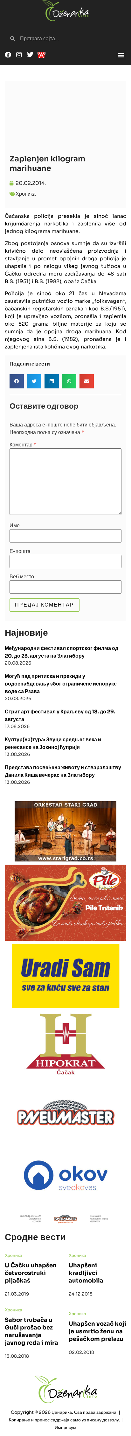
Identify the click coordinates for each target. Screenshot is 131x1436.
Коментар (23, 444)
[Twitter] (30, 55)
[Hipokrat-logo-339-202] (65, 1043)
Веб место (22, 576)
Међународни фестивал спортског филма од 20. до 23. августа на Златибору (61, 652)
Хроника (26, 194)
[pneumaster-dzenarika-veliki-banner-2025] (65, 1219)
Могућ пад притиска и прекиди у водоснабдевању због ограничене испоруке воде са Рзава (61, 684)
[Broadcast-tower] (41, 55)
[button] (121, 55)
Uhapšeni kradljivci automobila (86, 1273)
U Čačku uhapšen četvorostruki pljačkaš (31, 1273)
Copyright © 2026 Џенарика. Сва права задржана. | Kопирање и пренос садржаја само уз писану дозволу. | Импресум (66, 1419)
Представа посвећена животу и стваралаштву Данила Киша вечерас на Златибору (63, 771)
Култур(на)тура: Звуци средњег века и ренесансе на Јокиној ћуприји (53, 743)
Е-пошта (20, 551)
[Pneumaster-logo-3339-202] (65, 1110)
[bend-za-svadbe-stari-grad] (65, 831)
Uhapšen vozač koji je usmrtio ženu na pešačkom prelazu (97, 1331)
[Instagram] (19, 55)
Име (15, 525)
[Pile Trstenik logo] (65, 903)
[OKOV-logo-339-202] (65, 1174)
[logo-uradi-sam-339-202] (65, 976)
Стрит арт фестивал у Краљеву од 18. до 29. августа (60, 715)
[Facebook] (8, 55)
